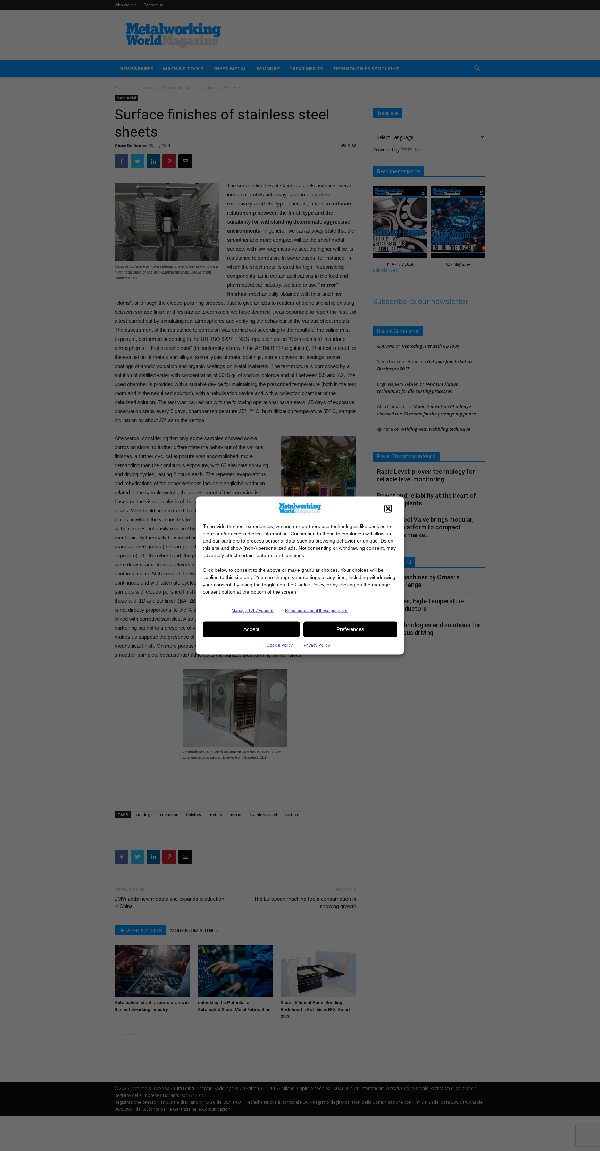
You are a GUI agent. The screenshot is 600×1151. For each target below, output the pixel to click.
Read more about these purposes (316, 610)
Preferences (350, 629)
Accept (251, 629)
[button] (388, 508)
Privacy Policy (316, 644)
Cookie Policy (280, 644)
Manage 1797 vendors (253, 610)
